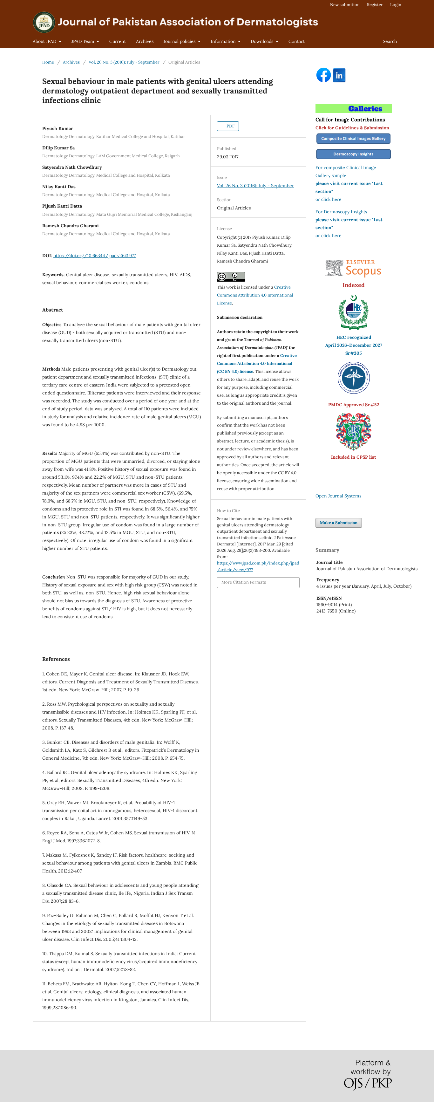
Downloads (263, 41)
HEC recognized (353, 337)
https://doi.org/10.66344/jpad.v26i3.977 (94, 255)
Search (390, 41)
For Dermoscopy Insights (341, 212)
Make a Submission (338, 522)
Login (395, 4)
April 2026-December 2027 (353, 345)
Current (117, 41)
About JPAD (45, 41)
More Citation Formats (243, 582)
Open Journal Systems (338, 496)
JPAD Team (83, 41)
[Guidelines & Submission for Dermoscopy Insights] (353, 159)
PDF (230, 126)
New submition (345, 4)
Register (375, 4)
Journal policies (180, 41)
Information (224, 41)
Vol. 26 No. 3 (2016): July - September (124, 62)
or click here (328, 199)
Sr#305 (353, 353)
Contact (296, 41)
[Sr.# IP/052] (354, 392)
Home (48, 62)
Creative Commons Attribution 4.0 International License (255, 295)
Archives (144, 41)
